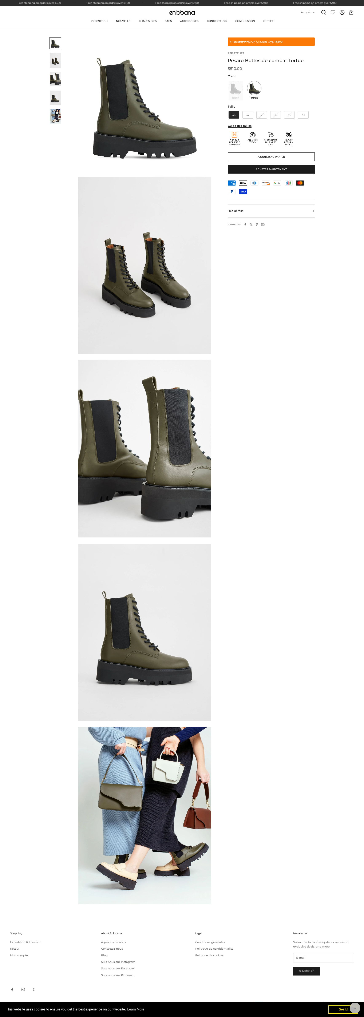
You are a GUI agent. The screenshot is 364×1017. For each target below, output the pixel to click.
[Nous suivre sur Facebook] (12, 990)
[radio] (235, 90)
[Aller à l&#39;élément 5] (55, 116)
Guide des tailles (240, 125)
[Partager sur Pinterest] (257, 224)
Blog (104, 955)
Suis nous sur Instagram (118, 962)
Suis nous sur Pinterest (117, 975)
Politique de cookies (209, 955)
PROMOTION (99, 21)
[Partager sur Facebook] (245, 224)
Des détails (236, 210)
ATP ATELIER (236, 53)
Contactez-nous (112, 948)
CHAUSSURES (148, 21)
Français (306, 12)
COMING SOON (245, 21)
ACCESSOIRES (189, 21)
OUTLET (268, 21)
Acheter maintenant (271, 169)
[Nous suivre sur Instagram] (23, 990)
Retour (14, 948)
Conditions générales (210, 942)
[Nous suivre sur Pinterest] (34, 990)
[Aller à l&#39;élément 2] (55, 60)
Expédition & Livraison (25, 942)
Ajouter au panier (271, 156)
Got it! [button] (343, 1009)
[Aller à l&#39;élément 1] (55, 43)
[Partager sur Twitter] (251, 224)
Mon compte (19, 955)
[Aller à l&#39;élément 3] (55, 79)
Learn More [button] (135, 1009)
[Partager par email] (263, 224)
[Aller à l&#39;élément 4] (55, 98)
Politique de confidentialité (214, 948)
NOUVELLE (123, 21)
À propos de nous (113, 942)
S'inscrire (306, 971)
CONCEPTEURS (217, 21)
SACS (168, 21)
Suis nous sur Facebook (117, 968)
